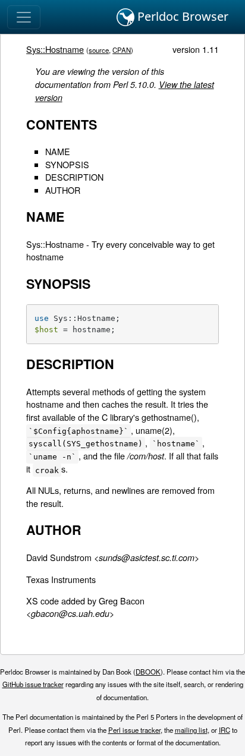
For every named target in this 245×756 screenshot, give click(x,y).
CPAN (121, 50)
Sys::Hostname (55, 49)
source (99, 50)
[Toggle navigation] (23, 17)
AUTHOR (62, 190)
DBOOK (148, 671)
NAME (57, 151)
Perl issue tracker (134, 730)
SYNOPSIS (67, 164)
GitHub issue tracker (33, 684)
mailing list (191, 730)
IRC (224, 730)
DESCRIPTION (74, 177)
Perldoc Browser (181, 16)
